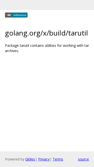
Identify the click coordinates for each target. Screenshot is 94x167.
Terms (58, 159)
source (83, 159)
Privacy (44, 159)
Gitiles (30, 159)
